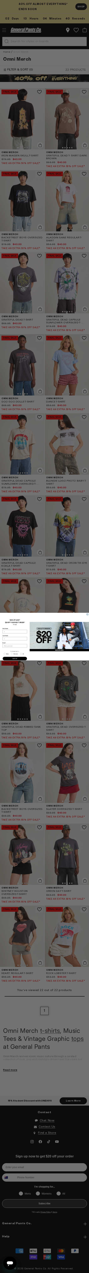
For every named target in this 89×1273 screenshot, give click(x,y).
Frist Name (5, 628)
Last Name (5, 635)
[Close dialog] (87, 614)
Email (3, 642)
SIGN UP (14, 658)
